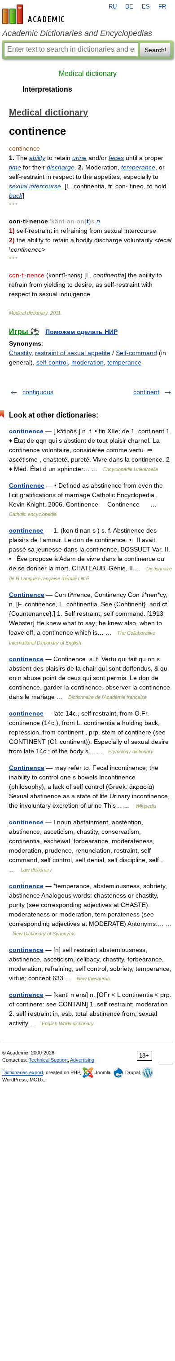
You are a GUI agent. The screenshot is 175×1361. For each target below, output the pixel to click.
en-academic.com (34, 14)
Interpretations (47, 89)
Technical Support (48, 1060)
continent (146, 392)
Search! (155, 49)
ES (146, 7)
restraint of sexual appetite (72, 352)
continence (26, 431)
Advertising (82, 1060)
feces (116, 157)
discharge (60, 167)
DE (129, 7)
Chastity (20, 352)
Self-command (136, 352)
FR (162, 7)
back (15, 195)
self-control (52, 362)
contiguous (37, 392)
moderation (87, 362)
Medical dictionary (88, 73)
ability (37, 157)
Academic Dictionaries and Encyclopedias (77, 33)
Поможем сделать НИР (81, 331)
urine (79, 157)
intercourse (45, 186)
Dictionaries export (22, 1072)
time (15, 167)
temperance (138, 167)
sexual (18, 186)
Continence (26, 485)
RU (113, 7)
